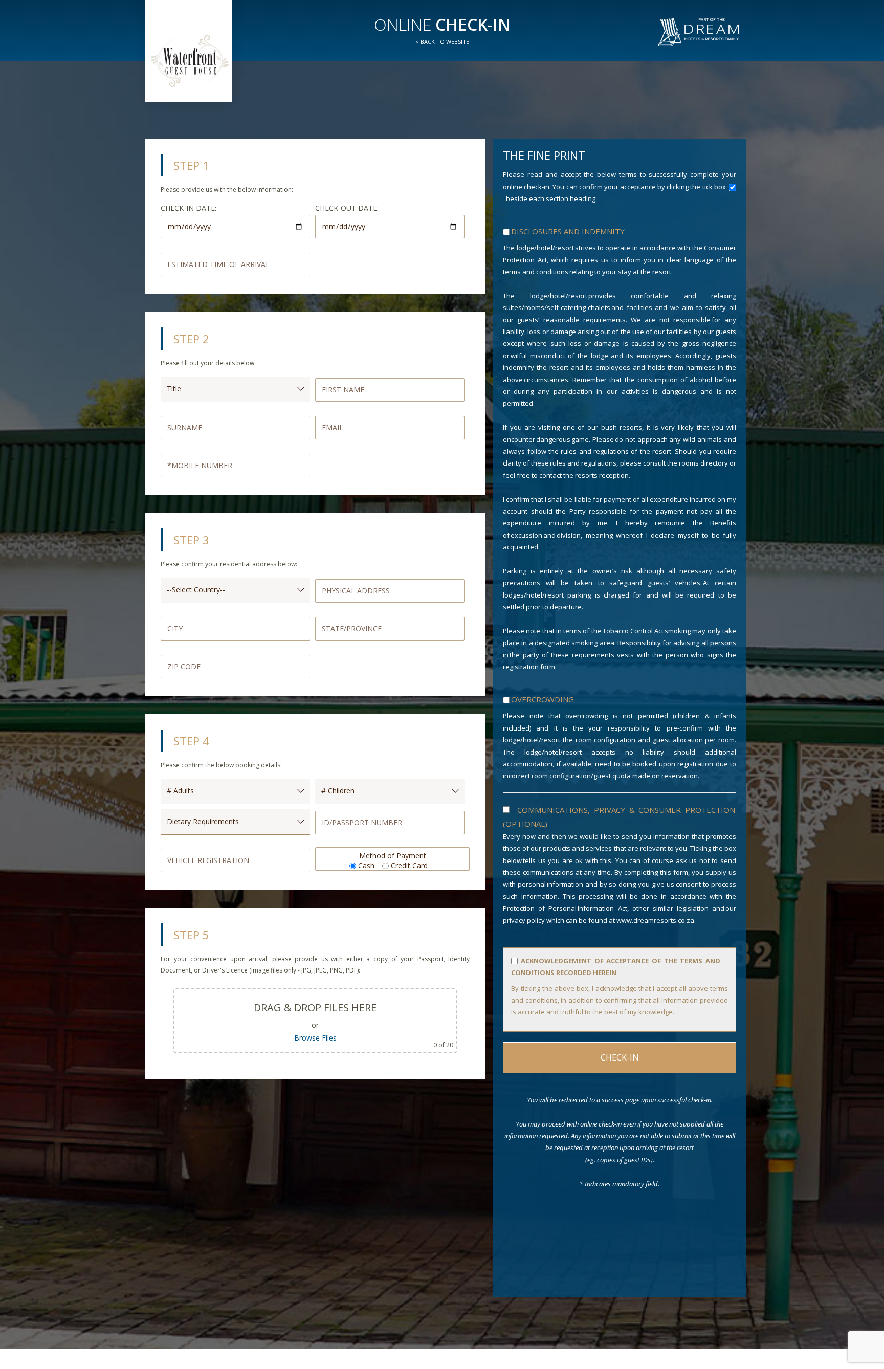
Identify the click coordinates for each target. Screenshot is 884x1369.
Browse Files (315, 1038)
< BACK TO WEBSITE (442, 42)
